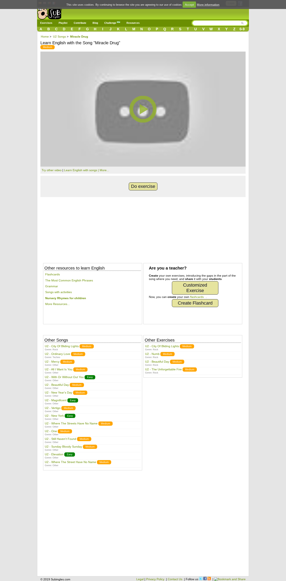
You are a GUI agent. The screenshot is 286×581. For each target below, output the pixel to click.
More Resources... (57, 304)
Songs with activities (58, 292)
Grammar (51, 286)
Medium (47, 47)
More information (208, 4)
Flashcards (52, 274)
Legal (140, 579)
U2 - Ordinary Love (57, 354)
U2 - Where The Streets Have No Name (71, 423)
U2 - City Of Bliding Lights (62, 346)
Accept (189, 4)
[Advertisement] (143, 228)
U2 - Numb (152, 354)
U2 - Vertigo (53, 408)
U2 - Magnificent (56, 400)
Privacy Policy (155, 579)
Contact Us (175, 579)
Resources (133, 23)
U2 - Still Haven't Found (60, 438)
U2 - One (51, 431)
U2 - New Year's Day (58, 392)
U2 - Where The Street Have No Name (70, 462)
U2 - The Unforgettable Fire (163, 369)
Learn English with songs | (82, 170)
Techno (56, 357)
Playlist (63, 23)
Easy (90, 377)
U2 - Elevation (54, 454)
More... (104, 170)
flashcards (197, 297)
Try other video (52, 170)
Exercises (46, 23)
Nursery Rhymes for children (65, 298)
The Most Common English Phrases (69, 280)
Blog (95, 23)
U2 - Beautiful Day (57, 384)
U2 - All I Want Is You (58, 369)
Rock (55, 349)
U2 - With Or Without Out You (64, 377)
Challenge (110, 23)
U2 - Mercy (52, 361)
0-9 (242, 29)
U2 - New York (54, 415)
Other (55, 365)
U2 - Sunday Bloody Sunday (63, 446)
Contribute (80, 23)
